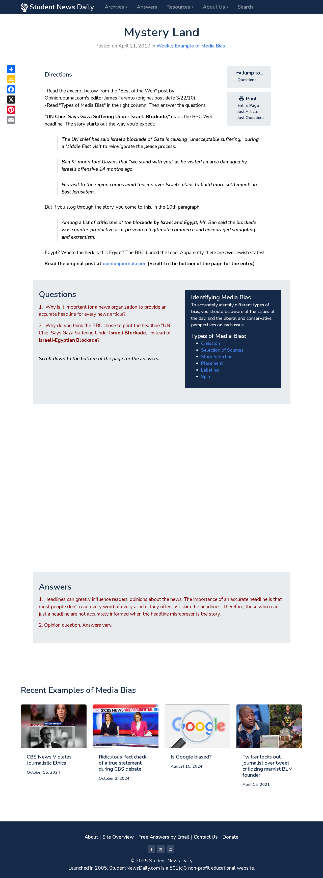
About (91, 837)
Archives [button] (114, 7)
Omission (210, 343)
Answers (147, 7)
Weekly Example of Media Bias (190, 46)
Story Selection (217, 357)
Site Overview (118, 837)
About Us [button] (214, 7)
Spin (205, 377)
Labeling (210, 370)
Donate (230, 837)
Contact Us (206, 837)
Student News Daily (61, 7)
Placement (212, 363)
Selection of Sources (222, 350)
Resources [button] (178, 7)
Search (245, 7)
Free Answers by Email (163, 837)
